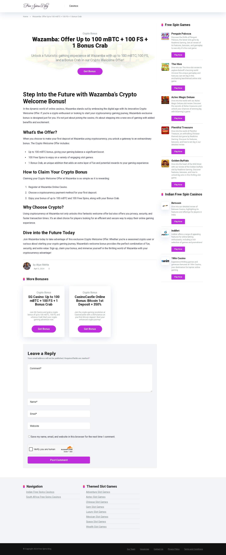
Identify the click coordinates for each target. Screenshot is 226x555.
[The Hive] (165, 69)
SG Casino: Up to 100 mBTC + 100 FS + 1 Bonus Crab (43, 300)
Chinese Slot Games (97, 501)
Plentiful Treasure (182, 127)
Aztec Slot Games (95, 496)
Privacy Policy (174, 549)
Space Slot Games (96, 521)
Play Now (178, 55)
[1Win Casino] (165, 264)
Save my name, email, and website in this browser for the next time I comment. (73, 436)
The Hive (176, 64)
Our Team (131, 549)
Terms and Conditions (193, 549)
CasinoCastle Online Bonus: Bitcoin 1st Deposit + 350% (90, 300)
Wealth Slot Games (96, 526)
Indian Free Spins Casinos (40, 492)
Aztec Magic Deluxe (183, 97)
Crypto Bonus (90, 33)
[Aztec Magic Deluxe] (165, 103)
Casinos (73, 5)
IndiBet (175, 230)
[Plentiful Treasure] (165, 133)
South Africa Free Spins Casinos (43, 496)
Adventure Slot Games (98, 492)
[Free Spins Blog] (36, 5)
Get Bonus (90, 71)
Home (25, 17)
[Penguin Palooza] (165, 39)
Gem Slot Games (95, 506)
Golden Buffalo (180, 160)
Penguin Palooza (181, 33)
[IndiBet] (165, 236)
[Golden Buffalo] (165, 166)
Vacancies (144, 549)
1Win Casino (178, 258)
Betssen (176, 203)
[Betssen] (165, 208)
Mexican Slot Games (97, 516)
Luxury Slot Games (96, 511)
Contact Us (158, 549)
